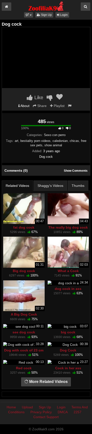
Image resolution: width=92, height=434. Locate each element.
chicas (74, 141)
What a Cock (68, 271)
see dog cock (24, 332)
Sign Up (46, 15)
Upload (27, 407)
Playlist (59, 106)
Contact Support (46, 417)
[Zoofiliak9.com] (46, 6)
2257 (77, 412)
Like (38, 97)
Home (11, 407)
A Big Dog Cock (24, 314)
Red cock (24, 368)
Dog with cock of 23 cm (23, 350)
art (16, 141)
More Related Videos (48, 382)
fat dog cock (23, 227)
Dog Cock (68, 350)
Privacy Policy (41, 412)
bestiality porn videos (35, 141)
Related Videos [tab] (17, 186)
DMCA (63, 412)
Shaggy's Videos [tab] (50, 186)
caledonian (60, 141)
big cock (68, 332)
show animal (53, 145)
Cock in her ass (68, 368)
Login (63, 15)
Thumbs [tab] (78, 186)
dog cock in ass (68, 289)
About (24, 106)
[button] (28, 15)
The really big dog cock (68, 227)
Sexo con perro (55, 135)
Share (41, 106)
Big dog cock (24, 271)
